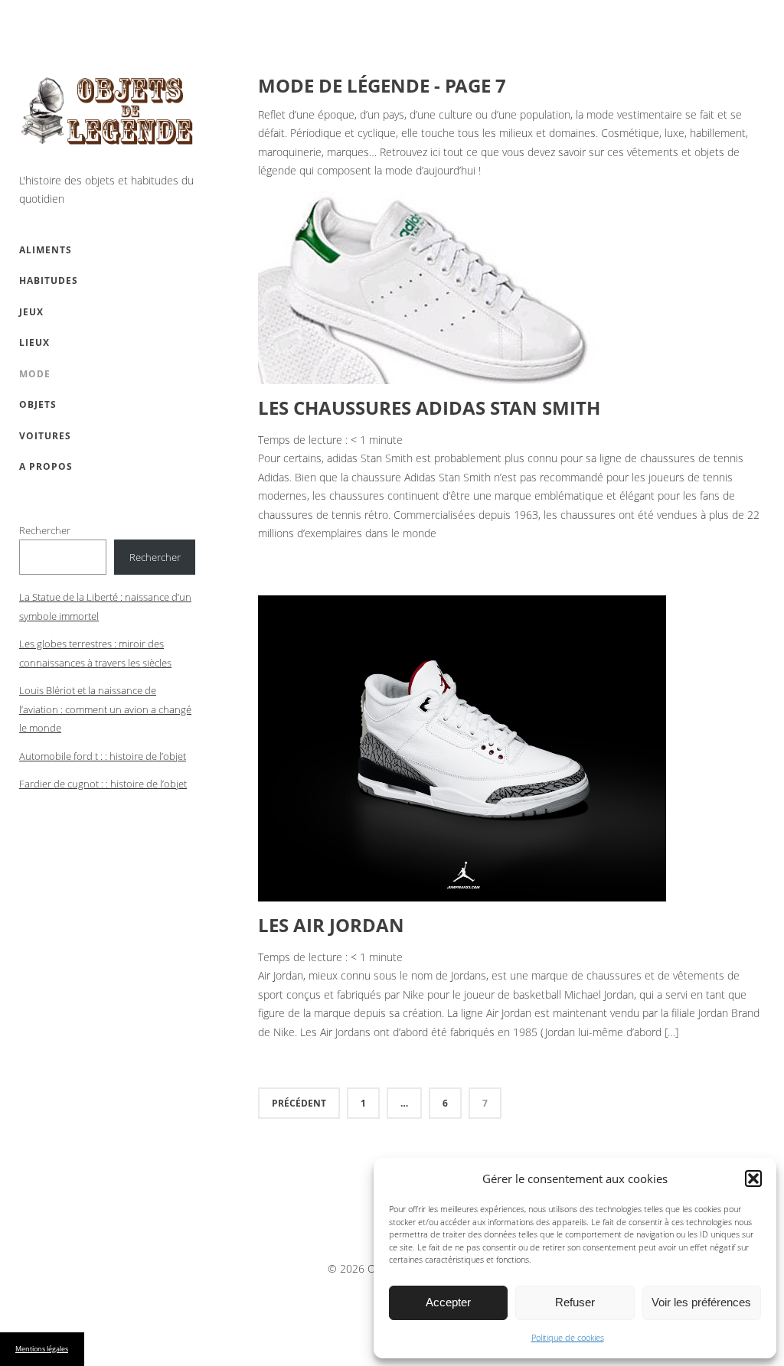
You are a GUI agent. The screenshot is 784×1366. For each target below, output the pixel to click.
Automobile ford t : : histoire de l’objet (102, 756)
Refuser (575, 1302)
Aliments (45, 249)
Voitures (45, 435)
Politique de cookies (567, 1337)
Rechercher (44, 530)
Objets (38, 404)
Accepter (448, 1302)
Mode (35, 373)
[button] (753, 1178)
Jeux (31, 311)
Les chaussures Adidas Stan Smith (429, 407)
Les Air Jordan (331, 924)
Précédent (299, 1103)
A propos (46, 466)
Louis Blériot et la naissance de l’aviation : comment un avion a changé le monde (105, 709)
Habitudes (48, 280)
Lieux (34, 342)
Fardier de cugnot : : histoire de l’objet (103, 784)
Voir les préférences (701, 1302)
